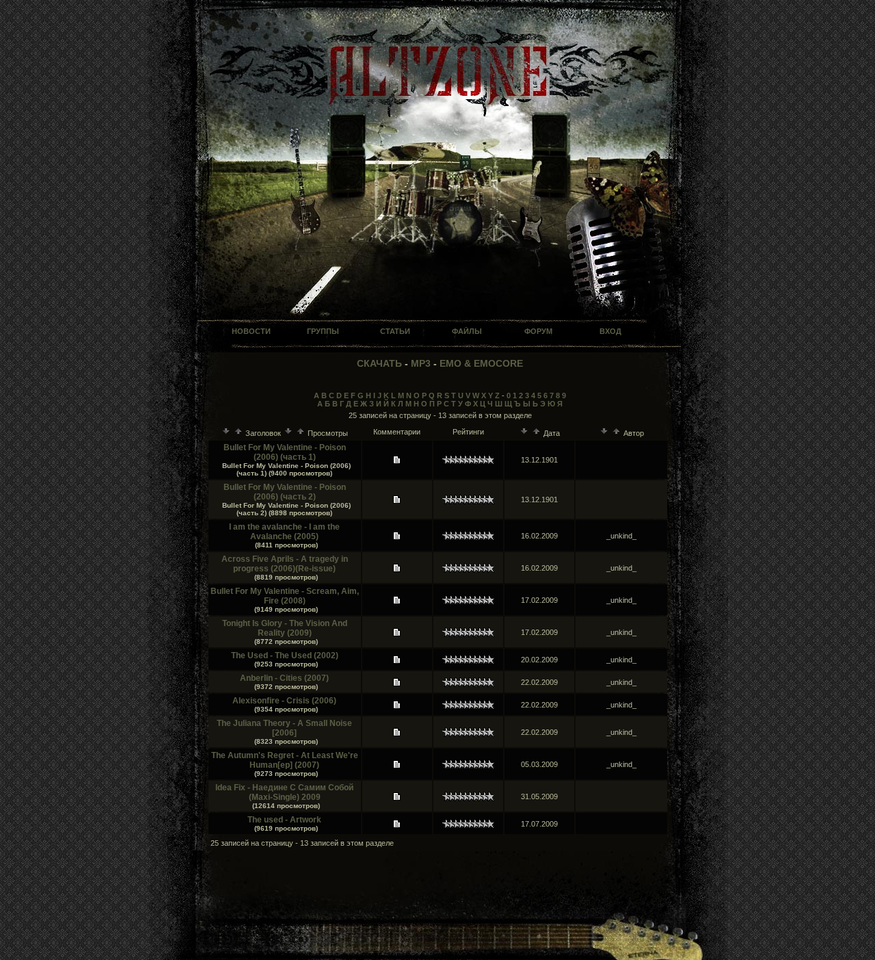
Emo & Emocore (481, 363)
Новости (251, 331)
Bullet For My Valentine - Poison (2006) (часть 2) (285, 492)
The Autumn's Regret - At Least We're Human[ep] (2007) (284, 760)
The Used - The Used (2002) (284, 655)
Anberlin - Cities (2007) (284, 678)
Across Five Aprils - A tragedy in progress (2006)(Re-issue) (284, 563)
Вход (610, 331)
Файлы (467, 331)
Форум (538, 331)
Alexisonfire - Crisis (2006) (284, 700)
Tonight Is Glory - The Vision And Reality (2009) (284, 628)
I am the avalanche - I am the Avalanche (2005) (284, 531)
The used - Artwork (284, 820)
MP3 (421, 363)
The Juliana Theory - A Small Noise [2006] (284, 728)
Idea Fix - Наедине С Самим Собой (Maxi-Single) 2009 (284, 792)
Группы (323, 331)
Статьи (395, 331)
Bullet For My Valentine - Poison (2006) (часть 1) (285, 452)
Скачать (379, 363)
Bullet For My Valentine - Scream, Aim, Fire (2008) (285, 596)
